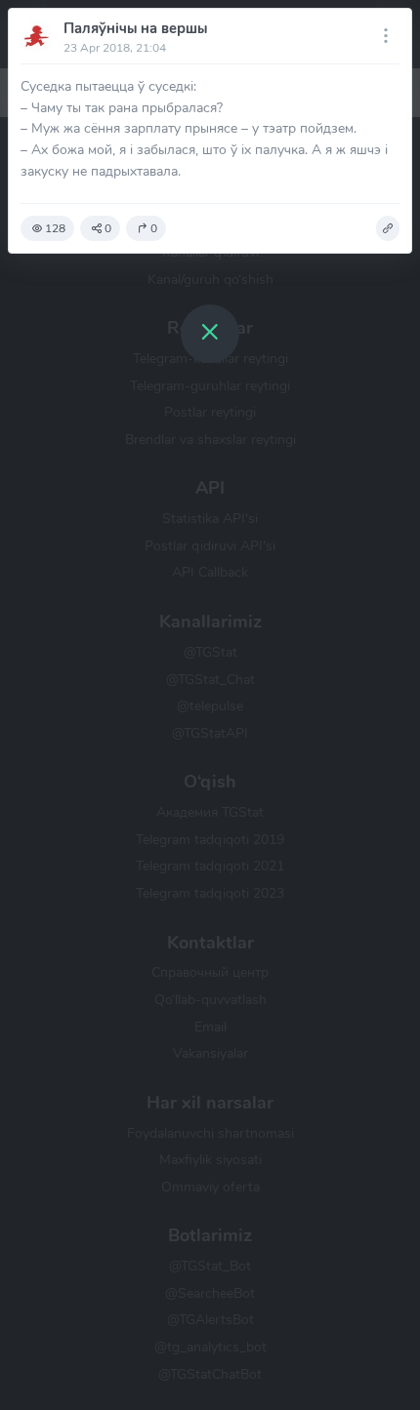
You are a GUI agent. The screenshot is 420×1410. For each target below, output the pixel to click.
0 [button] (108, 228)
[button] (387, 228)
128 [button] (55, 228)
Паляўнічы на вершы (135, 28)
